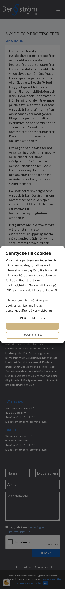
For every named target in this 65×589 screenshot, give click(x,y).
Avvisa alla (32, 335)
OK (32, 326)
